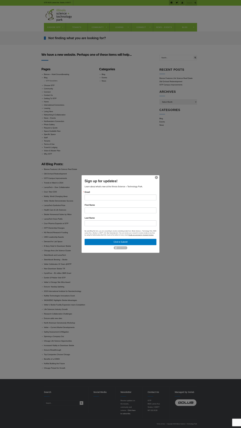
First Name (90, 205)
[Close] (157, 177)
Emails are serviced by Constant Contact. (141, 235)
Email (87, 192)
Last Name (90, 218)
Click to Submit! (121, 242)
